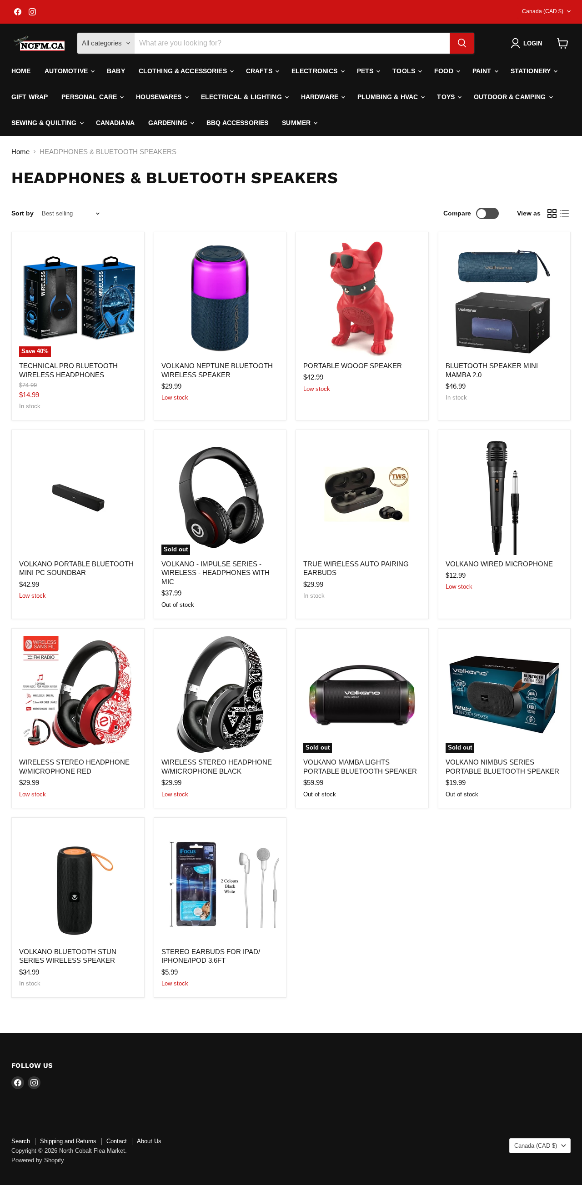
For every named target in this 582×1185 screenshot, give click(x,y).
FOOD (444, 71)
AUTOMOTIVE (67, 71)
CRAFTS (260, 71)
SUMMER (297, 122)
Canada (542, 11)
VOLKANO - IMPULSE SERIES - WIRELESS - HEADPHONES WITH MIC (215, 572)
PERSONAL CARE (90, 96)
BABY (116, 71)
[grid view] (552, 213)
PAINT (482, 71)
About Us (149, 1141)
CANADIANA (115, 122)
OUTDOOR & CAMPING (511, 96)
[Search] (462, 43)
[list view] (564, 213)
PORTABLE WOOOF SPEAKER (352, 366)
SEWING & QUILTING (45, 122)
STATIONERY (532, 71)
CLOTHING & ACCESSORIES (184, 71)
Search (20, 1141)
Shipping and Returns (68, 1141)
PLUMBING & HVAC (388, 96)
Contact (116, 1141)
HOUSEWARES (160, 96)
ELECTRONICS (315, 71)
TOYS (447, 96)
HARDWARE (320, 96)
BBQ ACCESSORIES (237, 122)
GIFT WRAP (29, 96)
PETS (366, 71)
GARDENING (168, 122)
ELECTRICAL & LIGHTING (242, 96)
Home (21, 71)
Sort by (22, 213)
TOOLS (404, 71)
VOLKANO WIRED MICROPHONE (499, 564)
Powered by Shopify (37, 1160)
